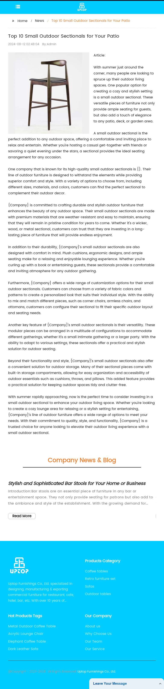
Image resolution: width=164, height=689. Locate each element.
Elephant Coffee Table (27, 641)
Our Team (93, 641)
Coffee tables (96, 571)
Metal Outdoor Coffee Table (32, 626)
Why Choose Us (98, 634)
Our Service (95, 649)
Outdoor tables (98, 594)
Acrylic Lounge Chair (25, 633)
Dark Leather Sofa (23, 649)
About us (92, 626)
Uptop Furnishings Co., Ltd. (97, 671)
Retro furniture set (100, 578)
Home (23, 21)
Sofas (89, 586)
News (39, 21)
